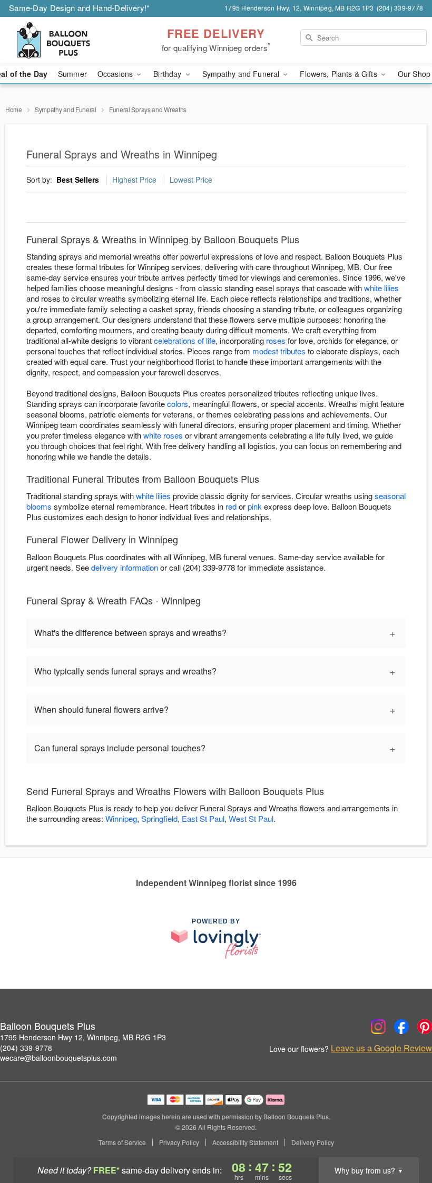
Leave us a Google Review (381, 1048)
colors (177, 403)
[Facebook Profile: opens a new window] (401, 1026)
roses (276, 340)
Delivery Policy (312, 1142)
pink (255, 506)
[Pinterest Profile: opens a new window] (424, 1026)
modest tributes (279, 350)
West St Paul (251, 818)
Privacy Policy (179, 1142)
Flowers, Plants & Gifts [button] (339, 73)
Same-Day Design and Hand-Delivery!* (79, 7)
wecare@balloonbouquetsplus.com (58, 1057)
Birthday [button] (168, 73)
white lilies (381, 287)
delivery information (124, 567)
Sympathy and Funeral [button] (242, 73)
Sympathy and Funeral (65, 109)
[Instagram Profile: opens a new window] (378, 1026)
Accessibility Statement (245, 1142)
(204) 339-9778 (26, 1047)
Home (13, 109)
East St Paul (203, 818)
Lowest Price (191, 179)
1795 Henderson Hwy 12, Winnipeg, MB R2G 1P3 (83, 1037)
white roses (163, 435)
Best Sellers (77, 179)
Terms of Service (122, 1142)
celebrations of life (184, 340)
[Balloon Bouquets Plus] (74, 40)
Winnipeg (121, 818)
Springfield (159, 818)
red (231, 506)
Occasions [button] (116, 73)
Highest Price (134, 179)
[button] (404, 1138)
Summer (72, 73)
